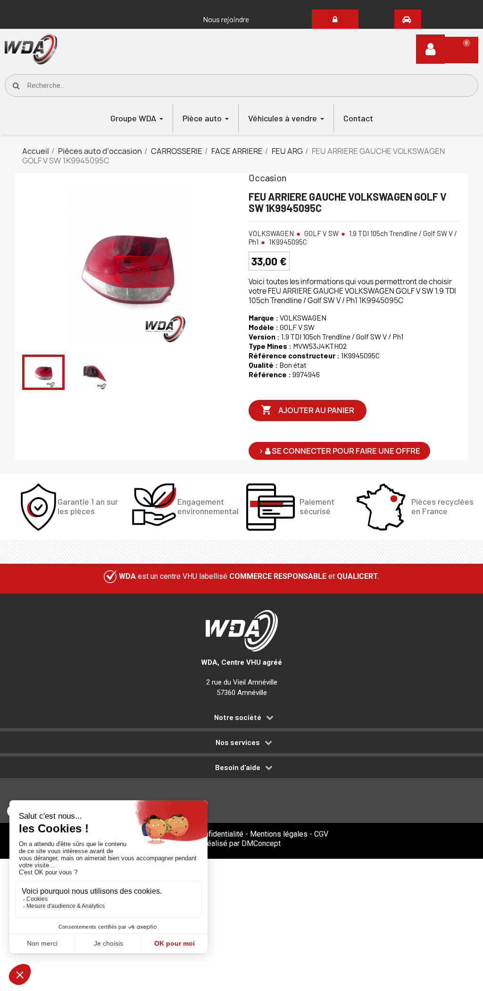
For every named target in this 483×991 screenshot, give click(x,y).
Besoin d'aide (237, 767)
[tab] (241, 718)
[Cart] (461, 50)
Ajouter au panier (307, 409)
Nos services (238, 742)
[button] (226, 19)
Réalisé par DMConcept (241, 843)
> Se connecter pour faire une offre (339, 451)
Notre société (237, 717)
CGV (321, 834)
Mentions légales (279, 834)
